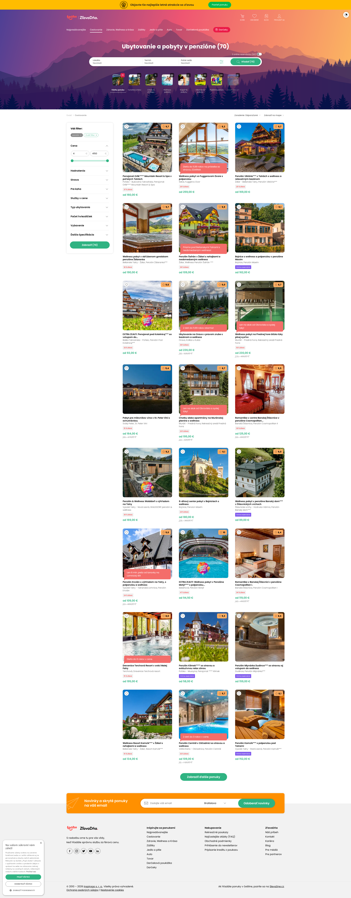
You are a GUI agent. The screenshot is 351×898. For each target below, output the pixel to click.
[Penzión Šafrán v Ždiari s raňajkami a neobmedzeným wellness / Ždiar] (203, 238)
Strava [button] (75, 179)
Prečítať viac (31, 871)
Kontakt (269, 836)
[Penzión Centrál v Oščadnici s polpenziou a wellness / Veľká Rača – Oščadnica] (203, 726)
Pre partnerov (273, 854)
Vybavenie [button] (77, 225)
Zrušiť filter (90, 135)
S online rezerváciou (244, 54)
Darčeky (223, 29)
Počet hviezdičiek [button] (81, 216)
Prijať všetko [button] (23, 877)
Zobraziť (90, 245)
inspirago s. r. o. (93, 886)
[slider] (72, 160)
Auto (169, 29)
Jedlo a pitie (156, 29)
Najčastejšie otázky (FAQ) (220, 836)
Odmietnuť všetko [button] (23, 884)
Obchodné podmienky (218, 841)
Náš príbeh (271, 832)
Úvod (69, 115)
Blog (268, 845)
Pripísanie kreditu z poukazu (221, 849)
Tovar (179, 29)
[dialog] (23, 867)
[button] (23, 890)
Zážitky (141, 29)
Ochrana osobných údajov (82, 890)
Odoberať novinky (257, 803)
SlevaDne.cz (277, 886)
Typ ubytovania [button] (80, 207)
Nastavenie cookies (112, 890)
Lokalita (96, 60)
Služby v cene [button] (79, 198)
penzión (75, 135)
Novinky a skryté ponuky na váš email (106, 803)
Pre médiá (271, 849)
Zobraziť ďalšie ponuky (203, 777)
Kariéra (269, 841)
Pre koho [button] (76, 189)
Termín (148, 60)
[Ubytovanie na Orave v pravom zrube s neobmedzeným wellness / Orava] (203, 319)
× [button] (41, 843)
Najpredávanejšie (76, 29)
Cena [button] (74, 145)
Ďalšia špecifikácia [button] (82, 234)
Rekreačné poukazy (216, 832)
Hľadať (248, 61)
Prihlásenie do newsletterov (221, 845)
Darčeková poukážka (197, 29)
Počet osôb (186, 60)
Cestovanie (96, 29)
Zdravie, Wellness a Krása (120, 29)
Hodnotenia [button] (78, 170)
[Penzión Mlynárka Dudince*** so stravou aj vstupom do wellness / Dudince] (260, 647)
